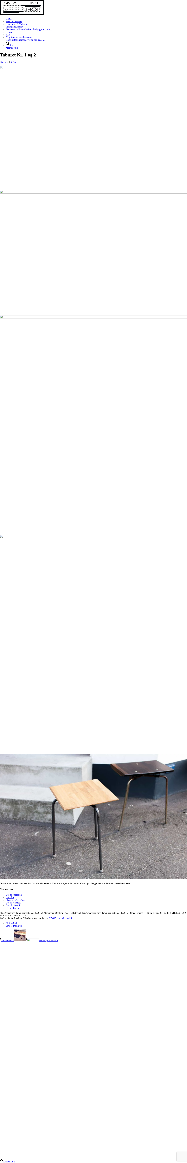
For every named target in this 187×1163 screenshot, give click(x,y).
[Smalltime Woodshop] (22, 14)
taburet (4, 62)
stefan (13, 62)
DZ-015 (52, 918)
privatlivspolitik (65, 918)
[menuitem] (96, 19)
